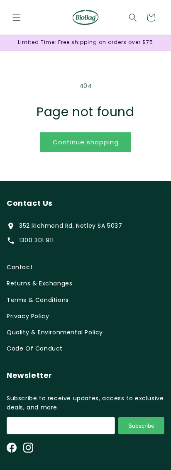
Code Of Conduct (35, 348)
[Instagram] (28, 448)
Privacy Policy (28, 316)
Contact (20, 267)
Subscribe (141, 425)
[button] (16, 17)
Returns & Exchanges (39, 283)
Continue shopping (86, 142)
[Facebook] (12, 448)
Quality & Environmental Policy (55, 332)
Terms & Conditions (38, 300)
